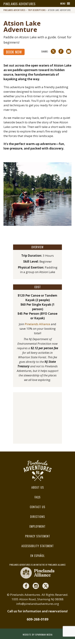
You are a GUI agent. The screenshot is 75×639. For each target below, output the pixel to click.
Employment (37, 526)
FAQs (37, 497)
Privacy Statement (37, 536)
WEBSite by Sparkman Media (37, 634)
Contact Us (37, 507)
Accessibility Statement (37, 546)
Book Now (14, 52)
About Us (37, 487)
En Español (37, 556)
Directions (37, 517)
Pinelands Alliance (37, 324)
